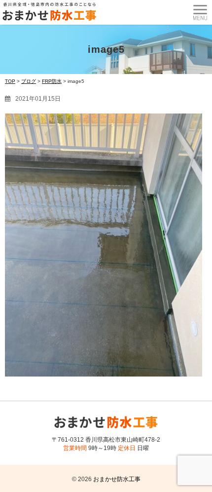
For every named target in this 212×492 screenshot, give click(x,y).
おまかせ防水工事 (117, 479)
